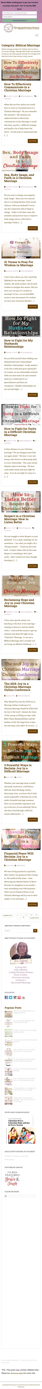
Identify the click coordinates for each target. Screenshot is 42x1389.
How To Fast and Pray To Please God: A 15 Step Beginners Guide (24, 1079)
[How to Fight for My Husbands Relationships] (21, 326)
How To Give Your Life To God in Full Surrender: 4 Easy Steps (24, 1050)
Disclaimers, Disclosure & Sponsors (16, 1156)
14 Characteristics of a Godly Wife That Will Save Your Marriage (24, 1089)
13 (36, 915)
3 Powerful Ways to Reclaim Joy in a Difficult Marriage (18, 768)
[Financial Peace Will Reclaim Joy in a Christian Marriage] (21, 839)
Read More (32, 141)
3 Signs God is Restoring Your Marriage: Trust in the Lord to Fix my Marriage (24, 1099)
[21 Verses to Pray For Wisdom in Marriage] (21, 248)
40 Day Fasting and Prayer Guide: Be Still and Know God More (24, 1060)
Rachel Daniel (20, 865)
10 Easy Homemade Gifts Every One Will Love (25, 1041)
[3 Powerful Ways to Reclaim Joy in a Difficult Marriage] (21, 751)
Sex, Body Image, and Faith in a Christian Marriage (19, 178)
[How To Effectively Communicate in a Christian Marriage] (21, 70)
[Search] (35, 930)
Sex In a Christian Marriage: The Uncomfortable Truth (23, 1021)
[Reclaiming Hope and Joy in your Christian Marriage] (21, 585)
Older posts (34, 918)
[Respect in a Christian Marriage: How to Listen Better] (21, 501)
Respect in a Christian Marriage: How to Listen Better (19, 519)
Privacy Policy (9, 1159)
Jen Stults (19, 777)
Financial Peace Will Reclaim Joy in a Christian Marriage (18, 857)
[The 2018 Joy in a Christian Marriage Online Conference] (21, 669)
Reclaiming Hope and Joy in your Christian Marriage (19, 603)
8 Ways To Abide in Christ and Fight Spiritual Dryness (25, 1031)
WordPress (21, 1387)
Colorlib (30, 1385)
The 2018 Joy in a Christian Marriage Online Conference (17, 687)
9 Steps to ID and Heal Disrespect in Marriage (25, 1070)
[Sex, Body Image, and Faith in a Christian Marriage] (21, 160)
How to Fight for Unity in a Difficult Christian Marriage (20, 432)
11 (26, 915)
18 (23, 917)
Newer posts (8, 915)
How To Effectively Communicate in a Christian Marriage (17, 87)
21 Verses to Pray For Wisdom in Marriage (18, 263)
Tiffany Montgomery (26, 96)
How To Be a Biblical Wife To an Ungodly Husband (24, 1012)
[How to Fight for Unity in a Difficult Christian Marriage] (21, 414)
